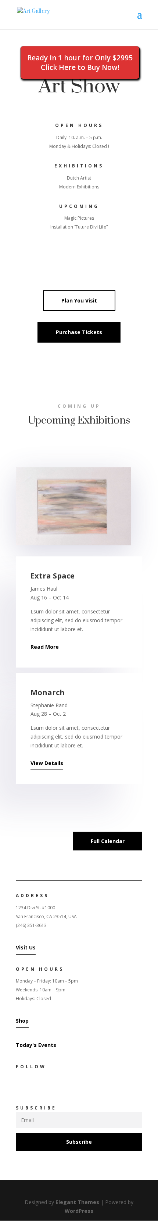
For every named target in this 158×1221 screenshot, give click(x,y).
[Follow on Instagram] (62, 1084)
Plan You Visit (79, 300)
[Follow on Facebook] (18, 1084)
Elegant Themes (77, 1202)
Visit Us (26, 947)
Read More (44, 646)
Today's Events (36, 1044)
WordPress (79, 1210)
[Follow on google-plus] (47, 1084)
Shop (22, 1020)
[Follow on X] (33, 1084)
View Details (46, 763)
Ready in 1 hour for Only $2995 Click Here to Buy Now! (80, 62)
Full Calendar (108, 841)
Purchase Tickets (79, 332)
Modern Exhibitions (79, 187)
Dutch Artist (79, 178)
